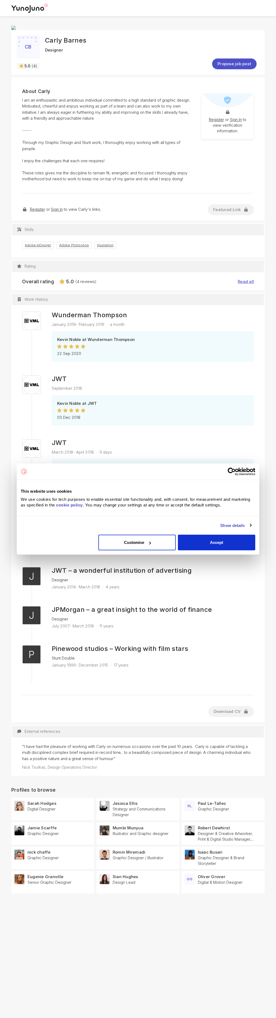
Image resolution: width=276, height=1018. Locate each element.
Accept (216, 542)
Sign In (236, 119)
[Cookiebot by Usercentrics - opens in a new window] (231, 471)
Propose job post (234, 63)
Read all (246, 281)
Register (216, 119)
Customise (134, 542)
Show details (232, 525)
